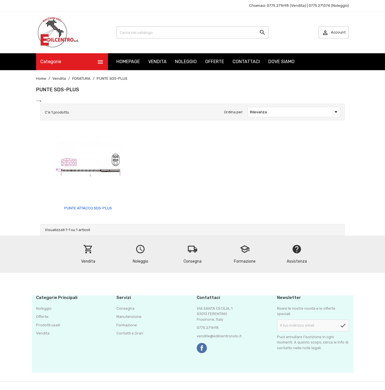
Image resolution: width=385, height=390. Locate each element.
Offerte (42, 316)
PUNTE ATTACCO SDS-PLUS (88, 208)
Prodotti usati (48, 325)
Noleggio (44, 308)
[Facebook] (202, 348)
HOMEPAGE (128, 61)
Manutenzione (128, 316)
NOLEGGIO (186, 61)
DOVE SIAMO (281, 61)
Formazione (126, 325)
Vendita (43, 333)
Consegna (125, 308)
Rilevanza (294, 111)
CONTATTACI (246, 61)
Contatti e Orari (129, 333)
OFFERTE (214, 61)
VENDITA (157, 61)
